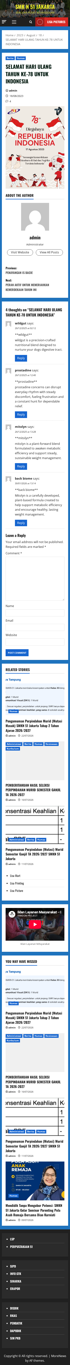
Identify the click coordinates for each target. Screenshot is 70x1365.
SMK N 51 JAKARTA (35, 6)
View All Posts (49, 252)
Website (11, 635)
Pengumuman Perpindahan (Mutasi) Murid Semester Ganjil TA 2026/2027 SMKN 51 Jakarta (34, 854)
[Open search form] (30, 22)
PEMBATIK (16, 1323)
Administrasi (14, 744)
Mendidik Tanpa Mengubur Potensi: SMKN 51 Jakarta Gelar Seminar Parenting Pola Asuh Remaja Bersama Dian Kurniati (34, 1210)
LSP (12, 1239)
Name (10, 606)
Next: (27, 285)
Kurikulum (13, 748)
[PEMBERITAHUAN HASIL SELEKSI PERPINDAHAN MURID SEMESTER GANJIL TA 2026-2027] (35, 760)
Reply (21, 358)
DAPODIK (15, 1331)
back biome (23, 478)
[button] (4, 21)
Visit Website (20, 252)
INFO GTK (15, 1273)
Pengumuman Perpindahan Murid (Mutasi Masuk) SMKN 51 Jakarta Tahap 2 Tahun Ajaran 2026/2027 (34, 726)
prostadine (23, 370)
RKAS (13, 1315)
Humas (21, 58)
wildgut (20, 323)
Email (9, 621)
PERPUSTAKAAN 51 (21, 1246)
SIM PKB (15, 1338)
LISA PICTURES (56, 22)
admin (13, 90)
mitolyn (21, 427)
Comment (14, 553)
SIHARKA (15, 1281)
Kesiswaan (51, 744)
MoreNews (58, 1356)
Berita (10, 58)
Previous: (19, 270)
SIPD (13, 1266)
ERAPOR (15, 1288)
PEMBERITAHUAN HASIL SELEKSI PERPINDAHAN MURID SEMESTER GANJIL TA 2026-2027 (33, 790)
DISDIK (14, 1308)
